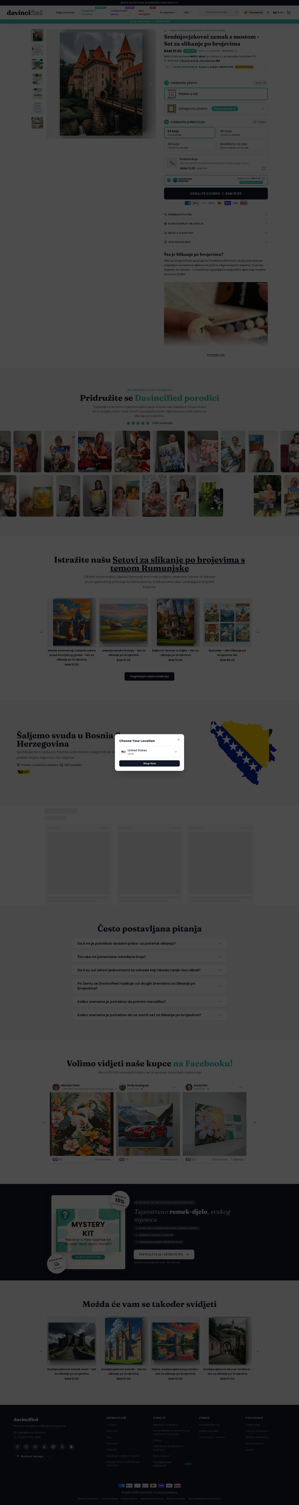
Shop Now (149, 763)
